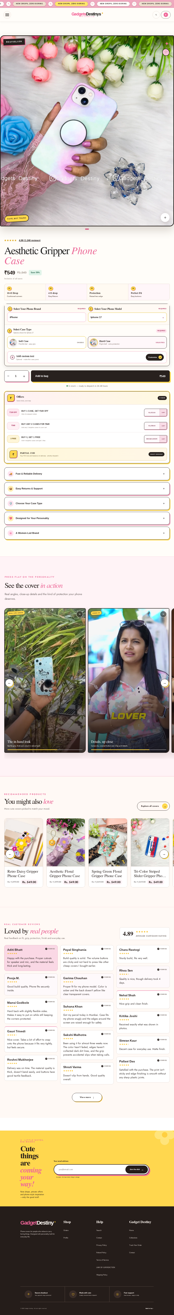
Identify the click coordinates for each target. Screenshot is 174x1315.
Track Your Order (135, 1245)
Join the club (137, 1169)
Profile (65, 1238)
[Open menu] (7, 15)
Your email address (61, 1161)
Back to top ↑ (150, 1308)
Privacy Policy (101, 1245)
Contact (99, 1238)
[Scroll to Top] (166, 1292)
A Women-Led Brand (24, 533)
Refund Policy (101, 1253)
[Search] (156, 15)
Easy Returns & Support (26, 488)
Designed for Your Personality (29, 518)
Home (131, 1230)
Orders (66, 1230)
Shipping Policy (101, 1275)
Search (98, 1230)
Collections (133, 1238)
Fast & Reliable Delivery (25, 473)
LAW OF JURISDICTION (105, 1267)
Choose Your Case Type (25, 503)
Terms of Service (102, 1260)
